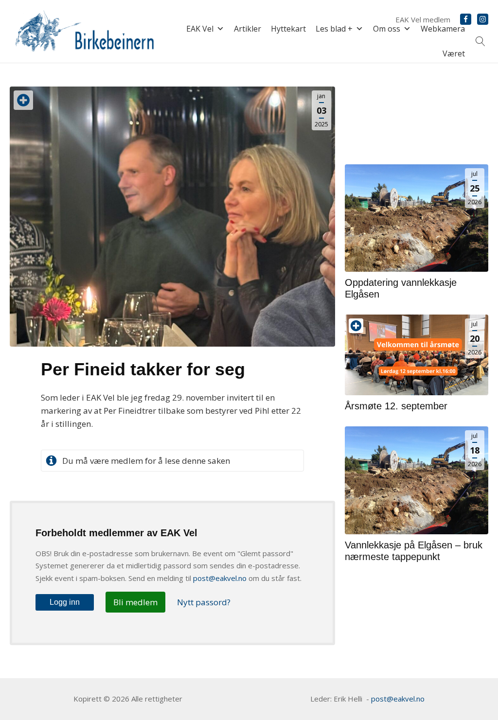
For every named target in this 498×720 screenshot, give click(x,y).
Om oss (386, 28)
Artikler (247, 28)
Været (454, 53)
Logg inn (65, 602)
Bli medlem (135, 602)
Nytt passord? (204, 602)
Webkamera (443, 28)
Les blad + (334, 28)
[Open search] (480, 41)
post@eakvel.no (220, 578)
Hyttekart (288, 28)
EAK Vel (199, 28)
